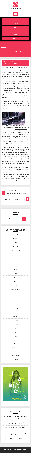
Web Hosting (15, 356)
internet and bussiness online (15, 297)
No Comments (14, 63)
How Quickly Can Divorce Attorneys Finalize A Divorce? (15, 428)
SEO (16, 312)
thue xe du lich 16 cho (21, 129)
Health (15, 27)
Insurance (15, 293)
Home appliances (15, 289)
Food (15, 269)
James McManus (8, 62)
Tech (15, 336)
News (15, 305)
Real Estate (15, 309)
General (6, 63)
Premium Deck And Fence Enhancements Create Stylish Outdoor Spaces (15, 417)
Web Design (15, 352)
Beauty (15, 242)
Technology (15, 31)
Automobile (15, 238)
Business (15, 23)
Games (15, 273)
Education (15, 38)
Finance (15, 34)
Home (15, 285)
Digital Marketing (15, 250)
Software (15, 328)
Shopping (15, 20)
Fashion (15, 262)
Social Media (16, 324)
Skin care (15, 320)
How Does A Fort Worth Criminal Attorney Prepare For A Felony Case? (16, 433)
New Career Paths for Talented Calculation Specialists (15, 439)
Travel (15, 344)
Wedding (15, 359)
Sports (15, 332)
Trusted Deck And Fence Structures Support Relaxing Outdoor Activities (15, 422)
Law (15, 301)
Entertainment (15, 258)
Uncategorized (15, 348)
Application (15, 234)
